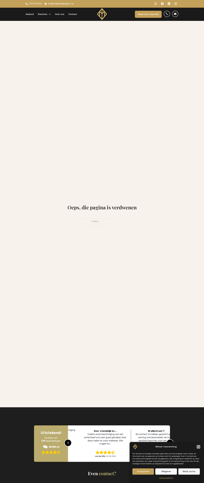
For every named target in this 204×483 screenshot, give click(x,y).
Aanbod (30, 14)
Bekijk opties (189, 471)
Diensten (42, 14)
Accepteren (143, 471)
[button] (198, 446)
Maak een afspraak (148, 14)
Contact (72, 14)
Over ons (59, 14)
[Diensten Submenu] (50, 14)
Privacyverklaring (166, 478)
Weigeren (166, 471)
